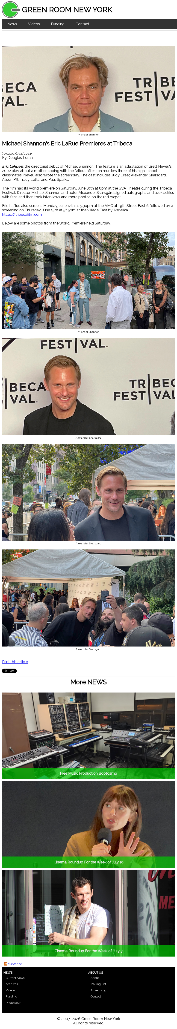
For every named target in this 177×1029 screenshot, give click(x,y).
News (12, 24)
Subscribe (15, 964)
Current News (15, 978)
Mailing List (98, 984)
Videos (34, 24)
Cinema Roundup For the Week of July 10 (89, 862)
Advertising (98, 990)
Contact (82, 24)
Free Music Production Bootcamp (88, 773)
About (95, 978)
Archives (12, 984)
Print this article (15, 662)
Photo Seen (13, 1002)
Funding (58, 24)
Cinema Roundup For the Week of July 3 (89, 951)
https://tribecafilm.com (22, 214)
